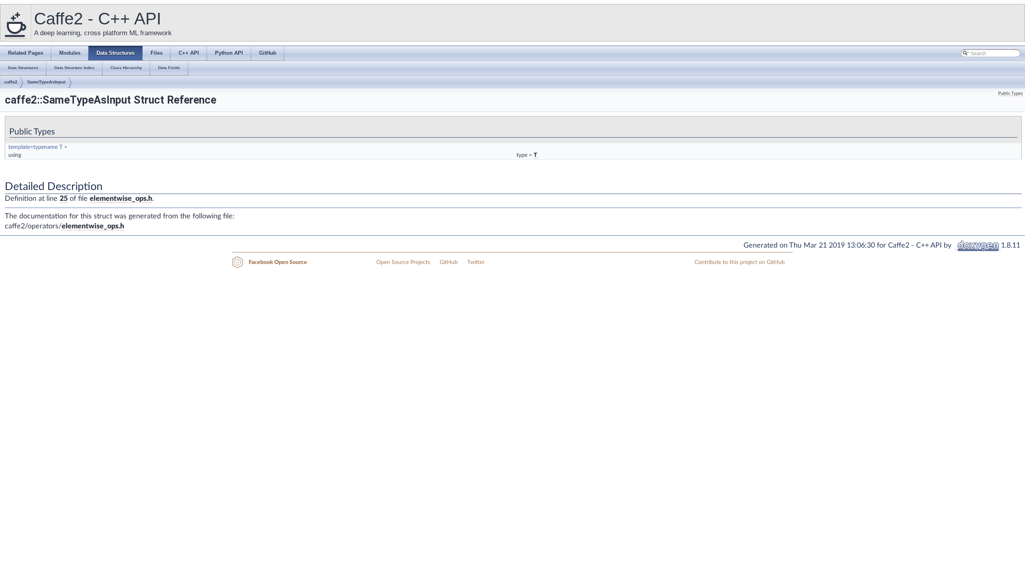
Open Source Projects (403, 262)
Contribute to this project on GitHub (740, 262)
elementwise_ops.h (121, 198)
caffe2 (10, 82)
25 (64, 198)
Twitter (475, 262)
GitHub (449, 262)
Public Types (1010, 93)
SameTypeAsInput (46, 82)
